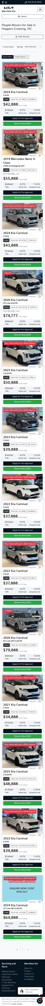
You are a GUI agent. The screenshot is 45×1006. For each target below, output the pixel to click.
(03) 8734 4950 (34, 2)
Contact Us (29, 974)
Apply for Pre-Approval (22, 118)
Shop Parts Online (10, 974)
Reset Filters (7, 57)
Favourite (32, 89)
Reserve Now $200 (22, 124)
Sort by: (20, 47)
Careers (27, 971)
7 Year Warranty (9, 983)
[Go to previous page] (17, 950)
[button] (40, 9)
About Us (28, 968)
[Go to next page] (28, 950)
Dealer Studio (16, 1004)
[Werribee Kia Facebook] (3, 2)
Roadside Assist (9, 991)
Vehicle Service (8, 972)
